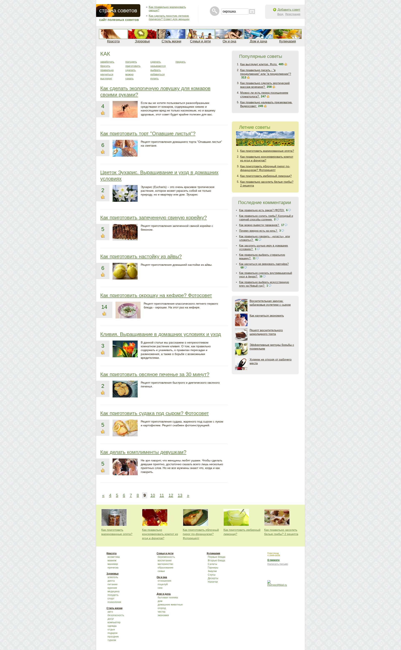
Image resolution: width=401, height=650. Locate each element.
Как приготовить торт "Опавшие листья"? (147, 133)
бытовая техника (168, 597)
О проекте (273, 560)
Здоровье (142, 41)
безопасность (116, 615)
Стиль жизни (171, 41)
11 (162, 495)
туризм (112, 640)
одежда (112, 625)
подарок (112, 633)
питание (113, 584)
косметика (114, 557)
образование (165, 567)
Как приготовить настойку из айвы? (141, 256)
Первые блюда (216, 557)
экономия (163, 615)
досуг (111, 618)
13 (180, 495)
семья (161, 571)
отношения (164, 580)
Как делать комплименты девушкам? (143, 452)
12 (171, 495)
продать (180, 61)
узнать (129, 78)
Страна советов (118, 10)
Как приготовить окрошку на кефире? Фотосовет (156, 295)
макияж (112, 560)
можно (129, 74)
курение (112, 587)
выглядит (106, 78)
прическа (113, 567)
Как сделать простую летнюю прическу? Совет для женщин (169, 17)
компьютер (114, 622)
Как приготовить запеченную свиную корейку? (153, 217)
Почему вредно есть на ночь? (258, 230)
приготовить (133, 66)
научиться (106, 74)
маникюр (113, 564)
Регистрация (292, 14)
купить (154, 78)
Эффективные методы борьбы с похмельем (272, 346)
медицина (113, 591)
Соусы (212, 574)
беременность (166, 557)
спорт (111, 598)
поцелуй (163, 584)
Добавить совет (289, 9)
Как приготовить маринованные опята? (267, 150)
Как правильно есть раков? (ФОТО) (262, 210)
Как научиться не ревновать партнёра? (264, 264)
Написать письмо (277, 564)
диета (111, 580)
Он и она (229, 41)
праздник (113, 636)
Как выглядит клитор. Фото (259, 64)
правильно (107, 70)
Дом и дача (258, 41)
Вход (280, 14)
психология (114, 602)
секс (160, 587)
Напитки (213, 581)
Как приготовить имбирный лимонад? (266, 176)
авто (110, 611)
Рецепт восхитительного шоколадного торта (266, 332)
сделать (155, 61)
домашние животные (170, 604)
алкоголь (113, 577)
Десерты (213, 578)
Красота (113, 41)
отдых (111, 629)
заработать (107, 61)
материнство (165, 564)
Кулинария (287, 41)
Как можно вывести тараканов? (259, 225)
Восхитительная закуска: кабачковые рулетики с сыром (270, 302)
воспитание (165, 560)
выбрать (155, 70)
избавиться (157, 74)
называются (158, 66)
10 (152, 495)
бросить (105, 66)
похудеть (131, 61)
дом (160, 601)
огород (162, 608)
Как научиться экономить (267, 315)
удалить (130, 70)
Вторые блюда (216, 560)
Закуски (212, 571)
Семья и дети (200, 41)
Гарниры (213, 567)
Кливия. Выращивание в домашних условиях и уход (160, 334)
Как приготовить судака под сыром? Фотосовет (154, 413)
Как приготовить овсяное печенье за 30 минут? (154, 374)
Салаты (212, 564)
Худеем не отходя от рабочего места (271, 361)
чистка (161, 611)
